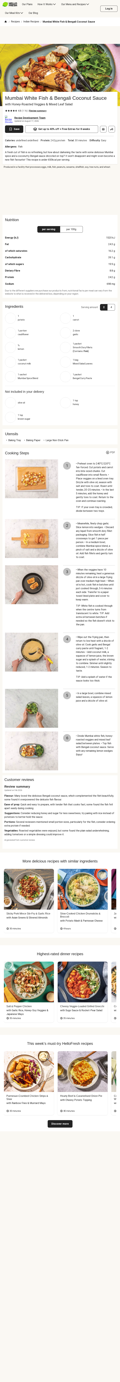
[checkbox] (6, 111)
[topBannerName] (60, 35)
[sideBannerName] (60, 191)
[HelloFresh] (9, 4)
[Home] (6, 22)
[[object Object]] (103, 129)
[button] (60, 306)
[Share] (111, 129)
